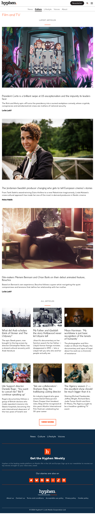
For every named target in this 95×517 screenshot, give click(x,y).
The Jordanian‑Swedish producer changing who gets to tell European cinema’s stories (47, 188)
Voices (57, 9)
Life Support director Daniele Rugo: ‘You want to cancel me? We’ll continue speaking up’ (15, 390)
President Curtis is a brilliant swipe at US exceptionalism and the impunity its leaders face (46, 97)
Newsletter (77, 3)
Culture (38, 9)
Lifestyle (48, 9)
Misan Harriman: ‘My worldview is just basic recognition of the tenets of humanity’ (77, 334)
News (30, 9)
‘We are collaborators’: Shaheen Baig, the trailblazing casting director (47, 389)
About (64, 9)
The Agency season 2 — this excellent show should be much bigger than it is (78, 389)
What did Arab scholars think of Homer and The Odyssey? (14, 333)
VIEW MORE (47, 422)
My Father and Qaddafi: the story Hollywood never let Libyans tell (47, 333)
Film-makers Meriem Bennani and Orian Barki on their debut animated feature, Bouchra (43, 278)
